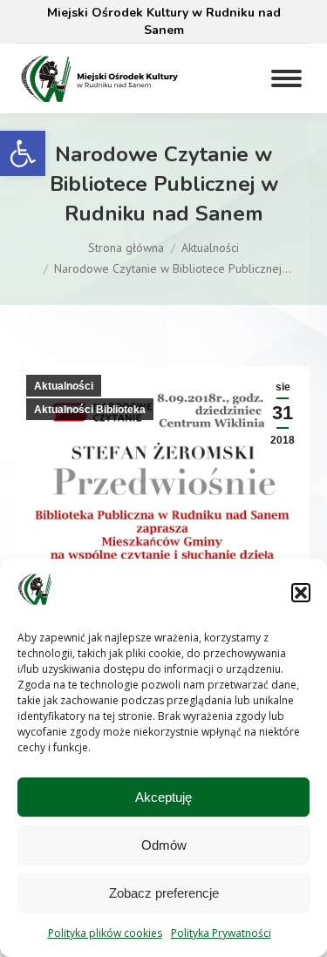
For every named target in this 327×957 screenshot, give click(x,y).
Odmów (164, 845)
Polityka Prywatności (221, 933)
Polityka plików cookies (105, 933)
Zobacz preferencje (164, 893)
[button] (22, 153)
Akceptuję (163, 797)
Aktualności (63, 386)
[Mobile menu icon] (286, 78)
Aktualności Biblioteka (90, 410)
